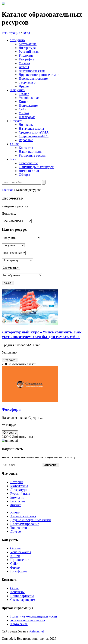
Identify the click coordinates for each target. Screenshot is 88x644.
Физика (15, 505)
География (17, 501)
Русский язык (20, 493)
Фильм (15, 567)
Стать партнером (22, 599)
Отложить (9, 360)
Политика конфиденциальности (33, 616)
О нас (14, 588)
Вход (26, 33)
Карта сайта (19, 624)
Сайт (14, 563)
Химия (15, 512)
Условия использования (27, 620)
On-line (15, 548)
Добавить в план (24, 364)
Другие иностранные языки (30, 520)
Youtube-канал (20, 552)
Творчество (18, 528)
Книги (15, 556)
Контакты (17, 592)
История (16, 482)
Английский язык (23, 516)
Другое (15, 531)
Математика (19, 486)
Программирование (24, 524)
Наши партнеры (22, 596)
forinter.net (36, 631)
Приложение (19, 560)
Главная (7, 190)
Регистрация (11, 33)
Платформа (18, 571)
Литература (18, 489)
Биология (17, 497)
